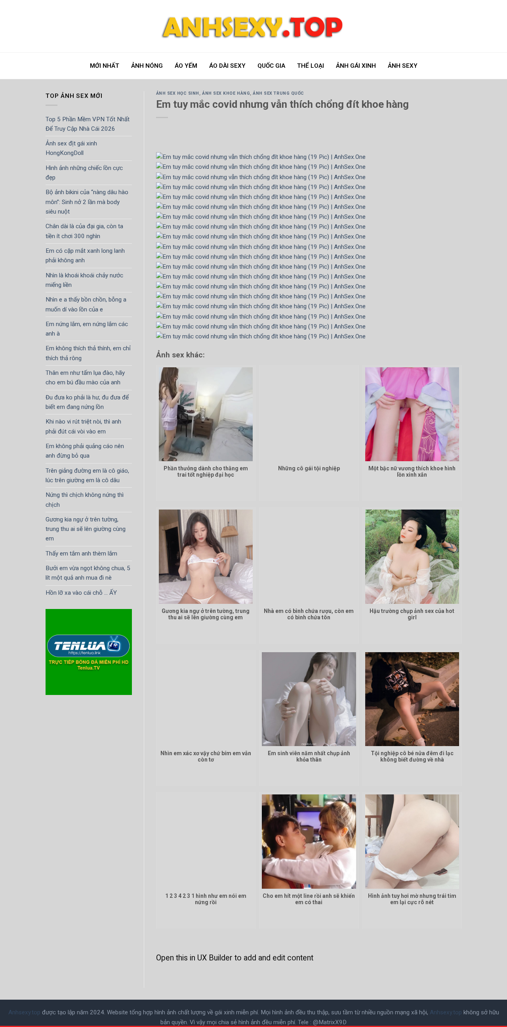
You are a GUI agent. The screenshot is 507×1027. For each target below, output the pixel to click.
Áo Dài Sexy (227, 65)
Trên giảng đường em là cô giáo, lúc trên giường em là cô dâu (87, 475)
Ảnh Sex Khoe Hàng (226, 93)
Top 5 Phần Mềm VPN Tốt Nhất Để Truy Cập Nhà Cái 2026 (88, 124)
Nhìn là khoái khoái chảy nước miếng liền (84, 280)
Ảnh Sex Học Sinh (178, 93)
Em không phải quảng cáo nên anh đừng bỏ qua (85, 451)
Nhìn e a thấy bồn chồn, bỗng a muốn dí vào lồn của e (86, 304)
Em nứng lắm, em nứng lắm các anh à (87, 329)
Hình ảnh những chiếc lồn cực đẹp (84, 172)
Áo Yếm (186, 65)
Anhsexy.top (24, 1012)
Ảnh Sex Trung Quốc (278, 93)
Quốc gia (271, 65)
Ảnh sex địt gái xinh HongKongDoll (71, 148)
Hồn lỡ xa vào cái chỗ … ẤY (81, 592)
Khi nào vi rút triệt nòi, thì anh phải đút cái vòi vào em (83, 426)
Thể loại (310, 65)
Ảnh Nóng (147, 65)
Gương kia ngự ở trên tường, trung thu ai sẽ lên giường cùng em (86, 529)
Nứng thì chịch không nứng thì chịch (85, 499)
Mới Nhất (104, 65)
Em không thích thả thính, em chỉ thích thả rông (88, 353)
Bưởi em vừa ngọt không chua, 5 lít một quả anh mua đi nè (88, 573)
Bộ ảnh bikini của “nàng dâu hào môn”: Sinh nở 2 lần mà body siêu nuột (87, 202)
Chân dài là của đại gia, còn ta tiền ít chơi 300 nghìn (84, 231)
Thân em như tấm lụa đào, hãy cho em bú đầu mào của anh (85, 377)
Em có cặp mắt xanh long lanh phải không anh (85, 255)
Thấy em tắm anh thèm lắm (81, 553)
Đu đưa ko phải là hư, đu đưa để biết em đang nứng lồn (87, 402)
